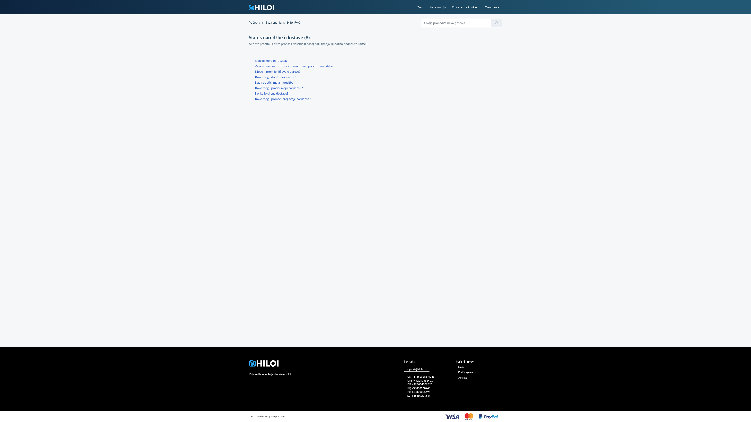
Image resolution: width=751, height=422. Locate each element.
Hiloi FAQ (294, 22)
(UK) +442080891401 (420, 381)
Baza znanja (438, 7)
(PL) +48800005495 (418, 392)
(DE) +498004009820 (419, 384)
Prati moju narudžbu (469, 372)
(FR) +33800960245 (418, 388)
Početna (254, 22)
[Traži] (496, 23)
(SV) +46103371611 (419, 396)
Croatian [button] (491, 7)
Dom (420, 7)
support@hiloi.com (417, 369)
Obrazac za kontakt (465, 7)
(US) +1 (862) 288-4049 (421, 377)
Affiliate (462, 378)
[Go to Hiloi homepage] (261, 7)
